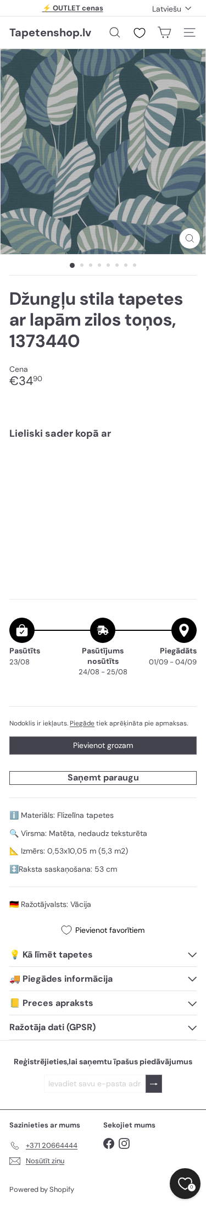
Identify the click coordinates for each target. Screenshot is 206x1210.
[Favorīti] (139, 33)
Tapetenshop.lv (50, 32)
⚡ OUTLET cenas (72, 8)
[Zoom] (190, 238)
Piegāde (82, 723)
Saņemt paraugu (103, 777)
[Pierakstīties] (154, 1084)
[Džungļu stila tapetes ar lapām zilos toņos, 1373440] (103, 481)
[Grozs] (164, 32)
